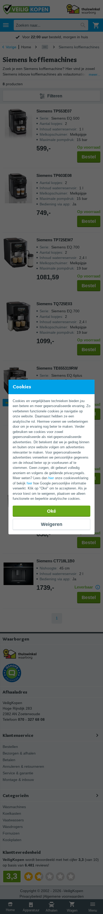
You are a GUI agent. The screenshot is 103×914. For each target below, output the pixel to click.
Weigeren (51, 524)
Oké (51, 511)
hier (51, 478)
